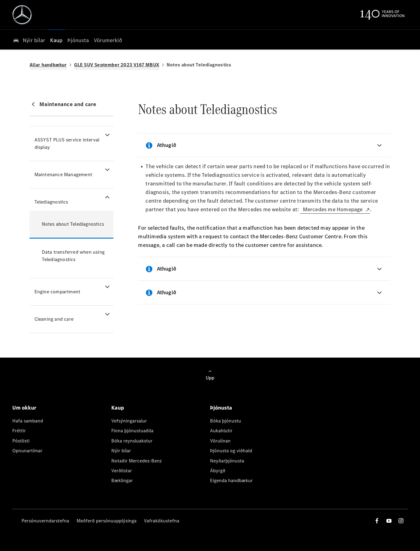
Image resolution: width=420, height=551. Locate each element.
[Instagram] (401, 521)
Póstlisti (21, 441)
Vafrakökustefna (161, 520)
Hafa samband (27, 421)
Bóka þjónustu (225, 421)
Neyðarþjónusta (227, 461)
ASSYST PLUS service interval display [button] (67, 143)
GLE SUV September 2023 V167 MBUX (116, 64)
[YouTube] (389, 521)
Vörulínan (220, 441)
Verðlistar (121, 470)
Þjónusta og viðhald (231, 450)
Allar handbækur (48, 64)
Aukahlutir (221, 430)
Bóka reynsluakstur (132, 441)
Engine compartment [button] (57, 291)
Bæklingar (122, 480)
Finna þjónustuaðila (132, 430)
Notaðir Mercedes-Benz (136, 461)
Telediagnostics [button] (51, 202)
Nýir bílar (121, 450)
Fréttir (19, 430)
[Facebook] (377, 521)
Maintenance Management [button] (63, 174)
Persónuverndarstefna (45, 520)
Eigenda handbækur (231, 480)
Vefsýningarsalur (129, 421)
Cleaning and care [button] (53, 319)
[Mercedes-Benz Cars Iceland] (22, 15)
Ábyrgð (217, 470)
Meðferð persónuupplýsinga (107, 520)
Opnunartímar (27, 450)
